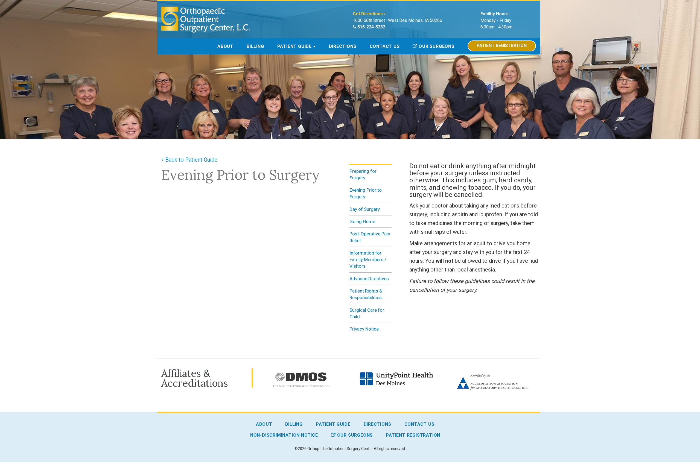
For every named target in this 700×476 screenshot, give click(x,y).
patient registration (502, 45)
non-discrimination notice (284, 435)
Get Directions (368, 13)
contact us (385, 46)
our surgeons (435, 46)
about (225, 46)
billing (255, 46)
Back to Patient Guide (191, 159)
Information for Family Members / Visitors (367, 259)
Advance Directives (369, 278)
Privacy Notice (364, 329)
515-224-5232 (370, 27)
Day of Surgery (364, 209)
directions (343, 46)
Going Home (362, 221)
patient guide (295, 46)
